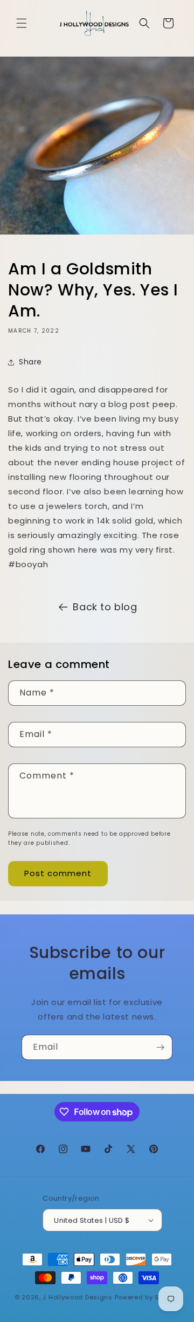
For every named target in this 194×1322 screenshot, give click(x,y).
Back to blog (105, 607)
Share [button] (30, 361)
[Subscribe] (160, 1047)
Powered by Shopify (147, 1297)
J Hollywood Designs (77, 1297)
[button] (21, 23)
